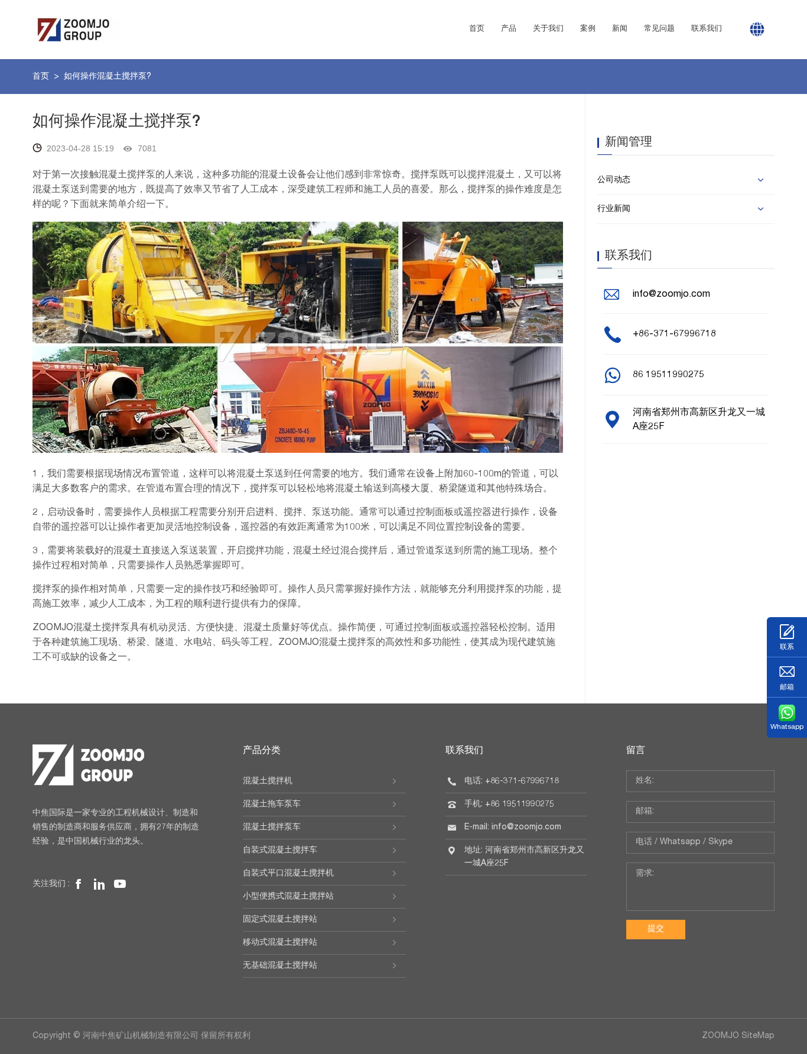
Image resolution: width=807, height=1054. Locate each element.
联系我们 (706, 29)
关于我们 (548, 29)
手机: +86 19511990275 (509, 804)
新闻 (619, 29)
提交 (655, 929)
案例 (588, 29)
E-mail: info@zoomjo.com (512, 827)
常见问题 (659, 29)
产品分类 (262, 751)
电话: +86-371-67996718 (511, 781)
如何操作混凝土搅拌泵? (107, 77)
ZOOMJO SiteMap (738, 1036)
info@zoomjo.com (671, 295)
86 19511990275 (668, 375)
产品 (508, 29)
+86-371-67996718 (674, 334)
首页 (476, 29)
